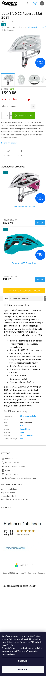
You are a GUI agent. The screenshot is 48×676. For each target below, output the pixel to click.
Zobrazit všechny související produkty (24, 291)
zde (12, 654)
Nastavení (23, 660)
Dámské (30, 435)
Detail (40, 223)
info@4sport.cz (11, 458)
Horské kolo (25, 429)
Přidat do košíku (25, 115)
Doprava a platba (8, 492)
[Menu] (42, 3)
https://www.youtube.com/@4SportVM (20, 478)
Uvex (22, 432)
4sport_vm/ (10, 470)
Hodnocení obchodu (9, 489)
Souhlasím (23, 669)
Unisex (22, 435)
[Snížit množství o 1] (10, 117)
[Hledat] (28, 3)
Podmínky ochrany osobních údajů (14, 499)
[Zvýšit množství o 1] (10, 113)
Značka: (9, 30)
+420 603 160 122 (12, 462)
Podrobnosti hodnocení (36, 27)
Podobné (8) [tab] (15, 298)
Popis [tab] (6, 298)
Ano (21, 439)
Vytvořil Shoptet (26, 565)
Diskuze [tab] (25, 298)
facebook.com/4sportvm (15, 466)
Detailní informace (8, 143)
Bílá (21, 426)
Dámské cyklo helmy (28, 416)
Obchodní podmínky (9, 496)
